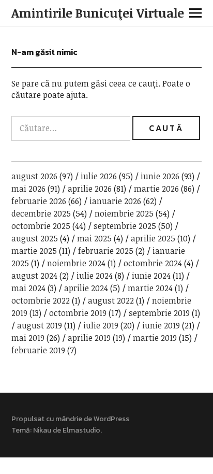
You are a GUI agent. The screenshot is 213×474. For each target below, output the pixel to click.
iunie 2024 (151, 275)
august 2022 (111, 300)
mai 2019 (27, 337)
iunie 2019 (161, 325)
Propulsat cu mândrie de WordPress (70, 418)
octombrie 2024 (153, 263)
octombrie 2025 (40, 226)
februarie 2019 (38, 350)
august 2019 (39, 325)
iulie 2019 (100, 325)
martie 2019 (155, 337)
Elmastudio (81, 430)
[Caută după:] (71, 128)
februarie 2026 (38, 201)
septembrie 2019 (159, 313)
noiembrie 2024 (76, 263)
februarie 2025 (105, 250)
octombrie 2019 (77, 313)
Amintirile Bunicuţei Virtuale (97, 12)
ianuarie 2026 (115, 201)
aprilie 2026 (90, 188)
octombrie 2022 (40, 300)
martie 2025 (34, 250)
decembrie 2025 (41, 213)
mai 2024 (28, 288)
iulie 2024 (95, 275)
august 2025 (34, 238)
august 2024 (34, 275)
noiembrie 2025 (124, 213)
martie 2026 (156, 188)
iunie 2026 (160, 176)
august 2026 (34, 176)
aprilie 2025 (153, 238)
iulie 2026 (99, 176)
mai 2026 (28, 188)
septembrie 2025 (125, 226)
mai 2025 (94, 238)
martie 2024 (150, 288)
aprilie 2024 (86, 288)
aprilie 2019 (89, 337)
